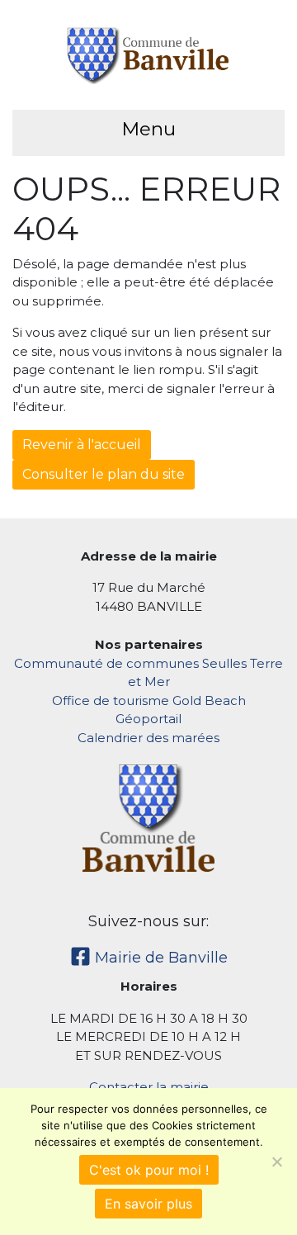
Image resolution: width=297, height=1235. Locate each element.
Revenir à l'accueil (81, 444)
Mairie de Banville (159, 958)
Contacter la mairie (149, 1087)
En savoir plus (148, 1203)
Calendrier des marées (148, 737)
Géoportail (149, 718)
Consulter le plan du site (103, 474)
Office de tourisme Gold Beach (149, 700)
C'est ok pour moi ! (149, 1170)
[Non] (276, 1161)
